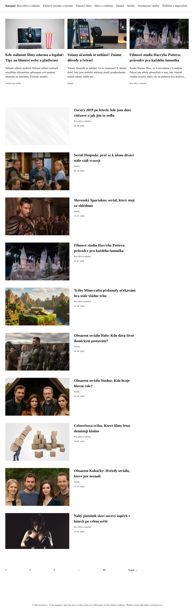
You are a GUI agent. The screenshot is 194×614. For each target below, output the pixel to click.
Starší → (133, 569)
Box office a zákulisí (28, 5)
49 (104, 569)
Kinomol (10, 5)
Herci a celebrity (104, 5)
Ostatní (120, 5)
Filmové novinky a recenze (58, 5)
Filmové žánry (84, 5)
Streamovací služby (148, 5)
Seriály (131, 5)
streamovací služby (13, 83)
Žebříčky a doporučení (174, 5)
